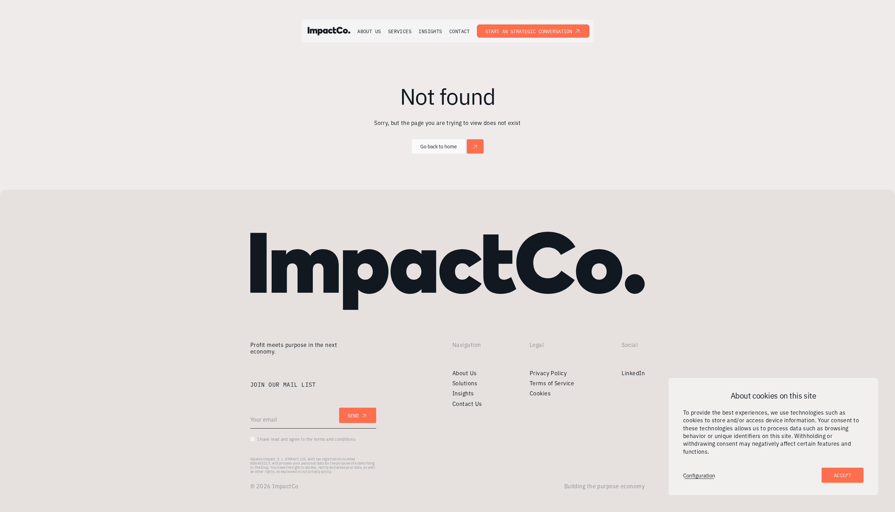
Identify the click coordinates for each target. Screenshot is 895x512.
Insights (430, 31)
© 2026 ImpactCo (274, 486)
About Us (369, 31)
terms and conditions (335, 439)
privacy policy (319, 471)
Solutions (464, 383)
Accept (842, 475)
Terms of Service (552, 383)
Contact (459, 31)
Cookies (540, 393)
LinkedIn (633, 373)
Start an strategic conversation (528, 31)
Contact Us (467, 403)
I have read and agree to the (306, 439)
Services (400, 31)
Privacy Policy (548, 373)
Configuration (699, 475)
